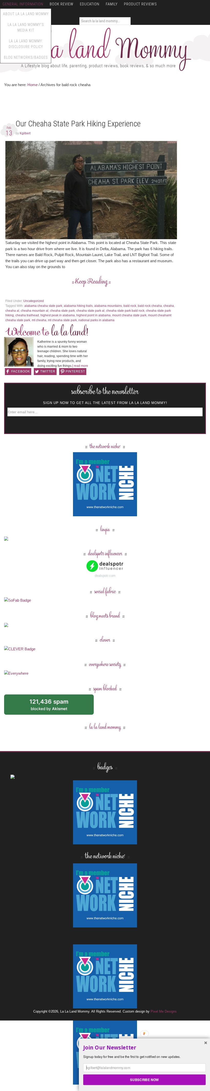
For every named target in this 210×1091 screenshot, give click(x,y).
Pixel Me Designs (164, 1011)
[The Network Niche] (105, 514)
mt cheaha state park (62, 320)
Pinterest (75, 371)
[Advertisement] (97, 104)
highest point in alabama (93, 315)
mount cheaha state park (129, 315)
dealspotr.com (105, 576)
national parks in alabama (96, 320)
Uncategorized (33, 301)
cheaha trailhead (27, 315)
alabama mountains (108, 306)
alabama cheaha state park (43, 306)
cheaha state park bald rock (125, 310)
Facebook (20, 371)
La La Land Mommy (105, 49)
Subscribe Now (144, 1079)
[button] (144, 1048)
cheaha (168, 306)
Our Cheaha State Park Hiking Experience (78, 123)
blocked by (54, 706)
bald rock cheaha (150, 306)
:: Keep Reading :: (91, 282)
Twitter (47, 371)
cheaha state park (62, 310)
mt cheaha (39, 320)
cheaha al (12, 310)
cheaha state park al (90, 310)
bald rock (129, 306)
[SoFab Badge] (17, 600)
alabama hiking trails (78, 306)
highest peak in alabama (57, 315)
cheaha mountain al (34, 310)
